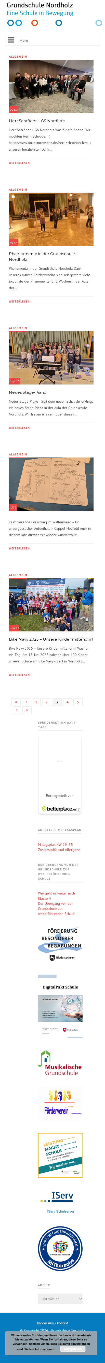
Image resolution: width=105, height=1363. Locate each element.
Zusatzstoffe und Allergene (59, 849)
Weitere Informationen (39, 1349)
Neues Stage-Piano (28, 392)
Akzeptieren (73, 1349)
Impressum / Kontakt (52, 1323)
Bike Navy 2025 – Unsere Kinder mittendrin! (51, 639)
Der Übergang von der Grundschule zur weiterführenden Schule (56, 908)
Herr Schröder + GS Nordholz (37, 120)
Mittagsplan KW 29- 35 (55, 844)
